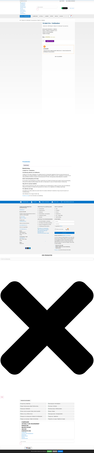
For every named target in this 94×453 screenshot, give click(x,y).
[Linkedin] (30, 248)
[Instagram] (28, 248)
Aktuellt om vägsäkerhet (30, 423)
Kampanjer (25, 422)
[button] (25, 401)
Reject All (55, 451)
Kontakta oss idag (26, 195)
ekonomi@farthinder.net (23, 225)
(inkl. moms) (65, 8)
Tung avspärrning (33, 20)
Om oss (24, 429)
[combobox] (47, 259)
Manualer (25, 425)
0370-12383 (23, 216)
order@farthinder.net (23, 221)
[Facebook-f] (26, 248)
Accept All (49, 451)
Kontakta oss (57, 249)
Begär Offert (26, 427)
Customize (60, 451)
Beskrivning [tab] (26, 165)
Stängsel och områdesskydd (26, 20)
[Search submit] (37, 9)
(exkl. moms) (72, 8)
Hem (20, 20)
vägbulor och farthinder (67, 235)
